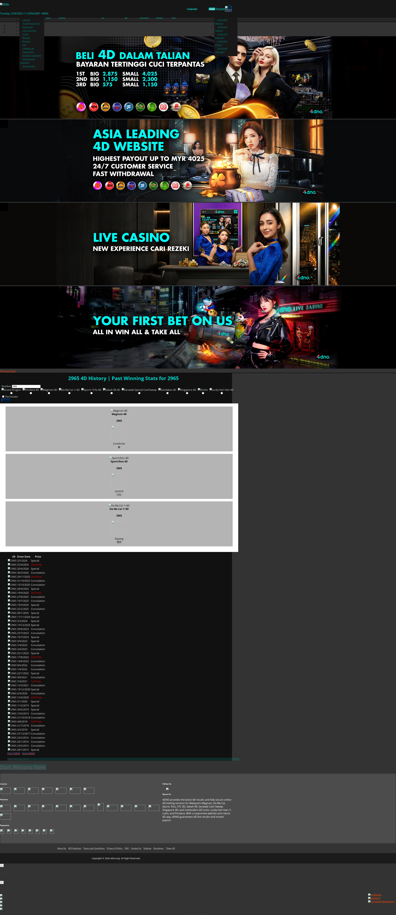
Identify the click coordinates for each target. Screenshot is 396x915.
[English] (199, 9)
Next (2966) (28, 753)
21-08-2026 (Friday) (221, 43)
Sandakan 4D (28, 49)
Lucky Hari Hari (29, 31)
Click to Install (198, 913)
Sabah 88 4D (28, 52)
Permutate (11, 396)
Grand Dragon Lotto (31, 24)
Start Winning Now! (18, 759)
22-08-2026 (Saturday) (221, 36)
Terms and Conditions (94, 848)
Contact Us (136, 848)
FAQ (127, 848)
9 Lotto (25, 34)
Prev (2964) (13, 753)
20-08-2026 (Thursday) (221, 50)
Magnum (26, 38)
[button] (5, 371)
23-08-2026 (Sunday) (221, 29)
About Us (61, 848)
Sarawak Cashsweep (31, 56)
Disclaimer (158, 848)
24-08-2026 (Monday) (221, 22)
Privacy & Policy (115, 848)
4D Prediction (74, 848)
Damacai (26, 41)
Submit (6, 400)
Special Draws (28, 66)
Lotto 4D (26, 20)
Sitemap (147, 848)
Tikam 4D (170, 848)
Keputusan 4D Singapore (27, 61)
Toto (24, 45)
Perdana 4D (27, 27)
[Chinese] (202, 9)
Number (6, 386)
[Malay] (205, 9)
